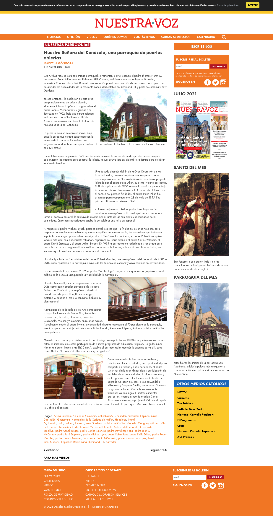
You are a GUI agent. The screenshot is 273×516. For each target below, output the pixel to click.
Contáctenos (144, 37)
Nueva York (52, 476)
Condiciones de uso (59, 499)
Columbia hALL (106, 416)
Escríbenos (201, 46)
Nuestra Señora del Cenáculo (121, 427)
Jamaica (79, 423)
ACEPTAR (253, 5)
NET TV (182, 392)
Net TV (89, 481)
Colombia (90, 416)
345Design (111, 507)
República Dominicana (74, 442)
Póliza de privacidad (58, 495)
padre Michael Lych (94, 434)
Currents (183, 398)
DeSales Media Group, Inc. (70, 507)
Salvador (111, 442)
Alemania (78, 416)
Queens (54, 442)
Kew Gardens (94, 423)
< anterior (51, 450)
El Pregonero (185, 420)
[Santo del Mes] (201, 255)
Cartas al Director (176, 37)
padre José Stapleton (69, 434)
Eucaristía (133, 416)
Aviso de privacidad (228, 5)
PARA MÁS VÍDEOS (57, 458)
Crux (180, 426)
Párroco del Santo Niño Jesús (99, 438)
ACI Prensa (184, 437)
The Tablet (184, 403)
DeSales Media (95, 485)
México (154, 423)
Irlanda (52, 423)
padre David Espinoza (120, 431)
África (57, 416)
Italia (60, 423)
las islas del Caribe (114, 423)
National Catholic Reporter (195, 431)
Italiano (69, 423)
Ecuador (121, 416)
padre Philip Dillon (140, 434)
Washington (53, 490)
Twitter (216, 83)
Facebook (208, 83)
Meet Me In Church (99, 499)
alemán (66, 416)
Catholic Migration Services (106, 495)
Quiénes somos (115, 37)
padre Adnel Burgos (66, 431)
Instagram (224, 83)
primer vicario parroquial (132, 438)
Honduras (120, 419)
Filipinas (144, 416)
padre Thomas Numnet (68, 438)
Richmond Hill (96, 442)
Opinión (73, 37)
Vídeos (92, 37)
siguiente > (158, 450)
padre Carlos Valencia (93, 431)
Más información (214, 75)
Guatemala (63, 419)
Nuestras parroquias (67, 45)
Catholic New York (190, 409)
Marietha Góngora (138, 423)
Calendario (206, 37)
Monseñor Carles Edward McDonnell (81, 427)
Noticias (54, 37)
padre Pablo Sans (118, 434)
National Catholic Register (195, 414)
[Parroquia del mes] (201, 356)
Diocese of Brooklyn (100, 490)
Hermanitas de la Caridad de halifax (92, 419)
